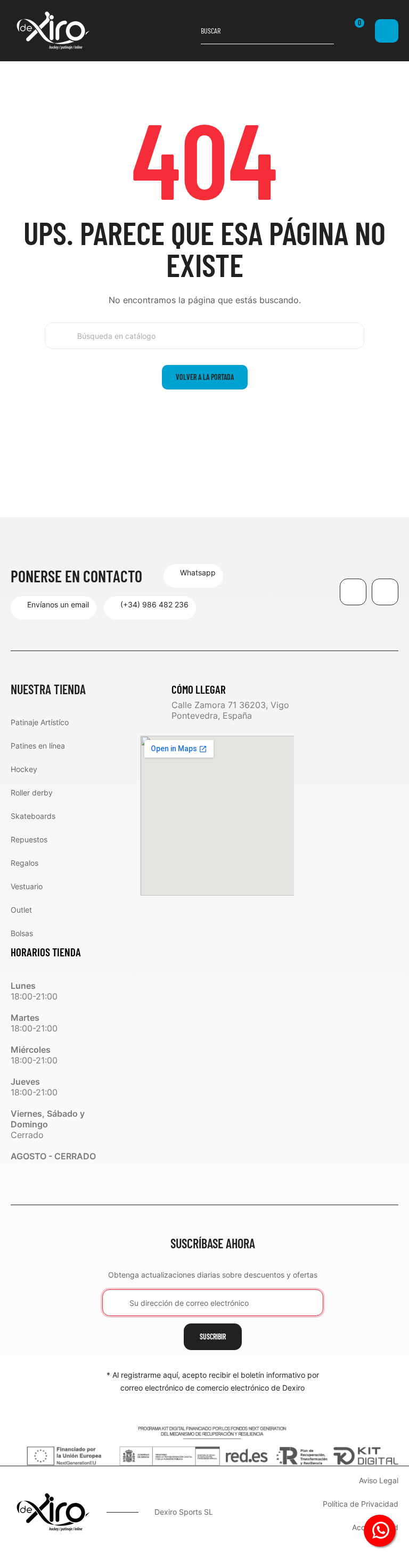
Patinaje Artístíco (40, 722)
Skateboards (33, 815)
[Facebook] (353, 592)
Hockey (24, 769)
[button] (193, 576)
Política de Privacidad (360, 1504)
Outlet (21, 909)
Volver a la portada (205, 376)
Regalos (24, 862)
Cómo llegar (198, 689)
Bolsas (22, 933)
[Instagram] (385, 592)
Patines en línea (38, 745)
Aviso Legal (378, 1481)
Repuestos (29, 839)
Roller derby (32, 792)
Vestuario (27, 886)
